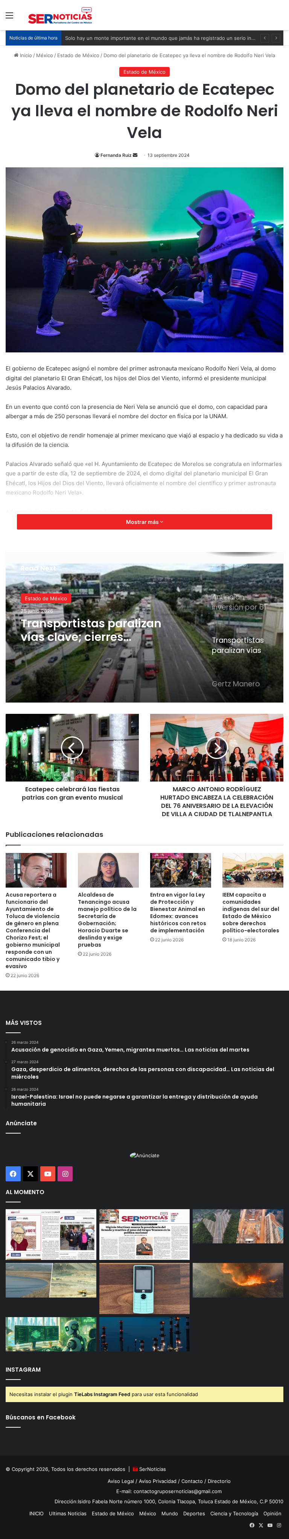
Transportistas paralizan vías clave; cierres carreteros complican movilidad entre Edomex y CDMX (91, 630)
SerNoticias (152, 1469)
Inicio (25, 55)
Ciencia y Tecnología (234, 1513)
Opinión (272, 1513)
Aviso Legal (121, 1481)
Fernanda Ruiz (116, 155)
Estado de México (78, 55)
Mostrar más (143, 522)
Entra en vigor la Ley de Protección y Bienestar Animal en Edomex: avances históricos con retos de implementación (178, 912)
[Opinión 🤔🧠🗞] (51, 1234)
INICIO (36, 1513)
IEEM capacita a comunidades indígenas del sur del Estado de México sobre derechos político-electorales (250, 912)
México (44, 55)
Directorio (219, 1481)
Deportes (194, 1513)
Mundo (169, 1513)
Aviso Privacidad (157, 1481)
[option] (144, 627)
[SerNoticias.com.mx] (60, 15)
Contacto (192, 1481)
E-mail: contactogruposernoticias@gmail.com (169, 1491)
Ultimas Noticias (68, 1513)
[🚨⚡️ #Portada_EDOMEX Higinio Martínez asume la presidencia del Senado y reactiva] (144, 1234)
